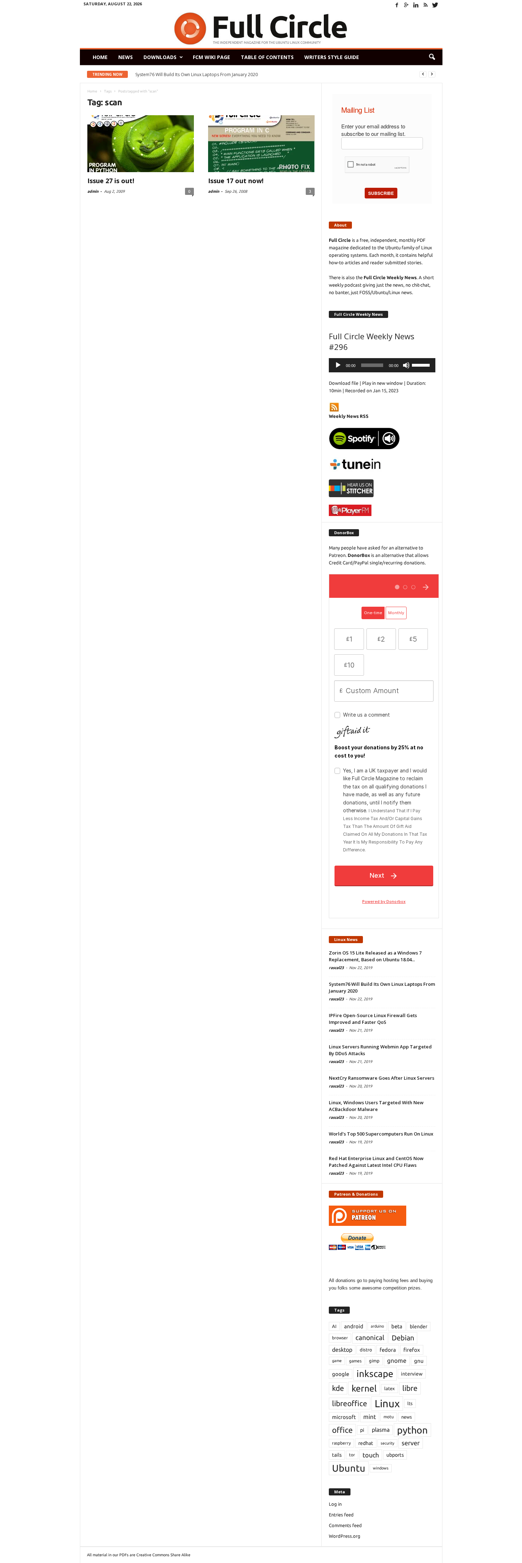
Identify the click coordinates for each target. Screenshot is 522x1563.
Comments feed (345, 1525)
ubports (395, 1455)
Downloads (159, 57)
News (125, 57)
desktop (342, 1349)
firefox (411, 1350)
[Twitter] (435, 5)
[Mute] (406, 365)
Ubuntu (348, 1468)
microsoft (344, 1417)
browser (340, 1337)
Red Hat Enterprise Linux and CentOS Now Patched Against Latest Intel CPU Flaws (376, 1161)
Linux (387, 1403)
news (406, 1416)
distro (366, 1349)
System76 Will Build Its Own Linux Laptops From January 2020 (196, 74)
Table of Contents (267, 57)
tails (337, 1455)
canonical (369, 1337)
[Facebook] (397, 5)
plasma (381, 1429)
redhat (365, 1443)
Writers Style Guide (331, 57)
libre (410, 1388)
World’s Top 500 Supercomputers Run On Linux (381, 1134)
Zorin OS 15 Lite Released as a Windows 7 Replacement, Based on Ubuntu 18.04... (375, 956)
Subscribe (381, 193)
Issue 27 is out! (110, 180)
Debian (403, 1338)
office (342, 1429)
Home (100, 57)
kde (338, 1388)
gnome (397, 1360)
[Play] (338, 365)
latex (389, 1388)
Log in (335, 1503)
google (340, 1374)
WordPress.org (344, 1535)
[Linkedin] (416, 5)
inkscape (375, 1373)
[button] (432, 57)
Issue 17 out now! (235, 180)
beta (396, 1326)
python (412, 1430)
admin (92, 191)
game (337, 1361)
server (411, 1443)
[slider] (422, 364)
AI (334, 1326)
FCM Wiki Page (211, 57)
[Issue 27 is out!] (140, 143)
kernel (364, 1388)
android (353, 1326)
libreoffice (349, 1403)
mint (369, 1416)
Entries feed (341, 1514)
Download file (343, 383)
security (387, 1443)
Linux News (346, 939)
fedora (388, 1350)
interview (412, 1374)
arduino (377, 1326)
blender (418, 1326)
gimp (374, 1360)
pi (362, 1430)
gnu (419, 1361)
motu (389, 1416)
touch (371, 1454)
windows (380, 1468)
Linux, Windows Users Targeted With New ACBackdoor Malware (376, 1105)
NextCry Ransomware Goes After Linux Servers (381, 1078)
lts (410, 1403)
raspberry (341, 1443)
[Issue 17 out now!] (261, 143)
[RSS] (426, 5)
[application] (382, 365)
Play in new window (382, 383)
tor (352, 1454)
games (355, 1361)
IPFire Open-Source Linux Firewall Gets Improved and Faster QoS (373, 1018)
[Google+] (406, 5)
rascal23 (336, 968)
